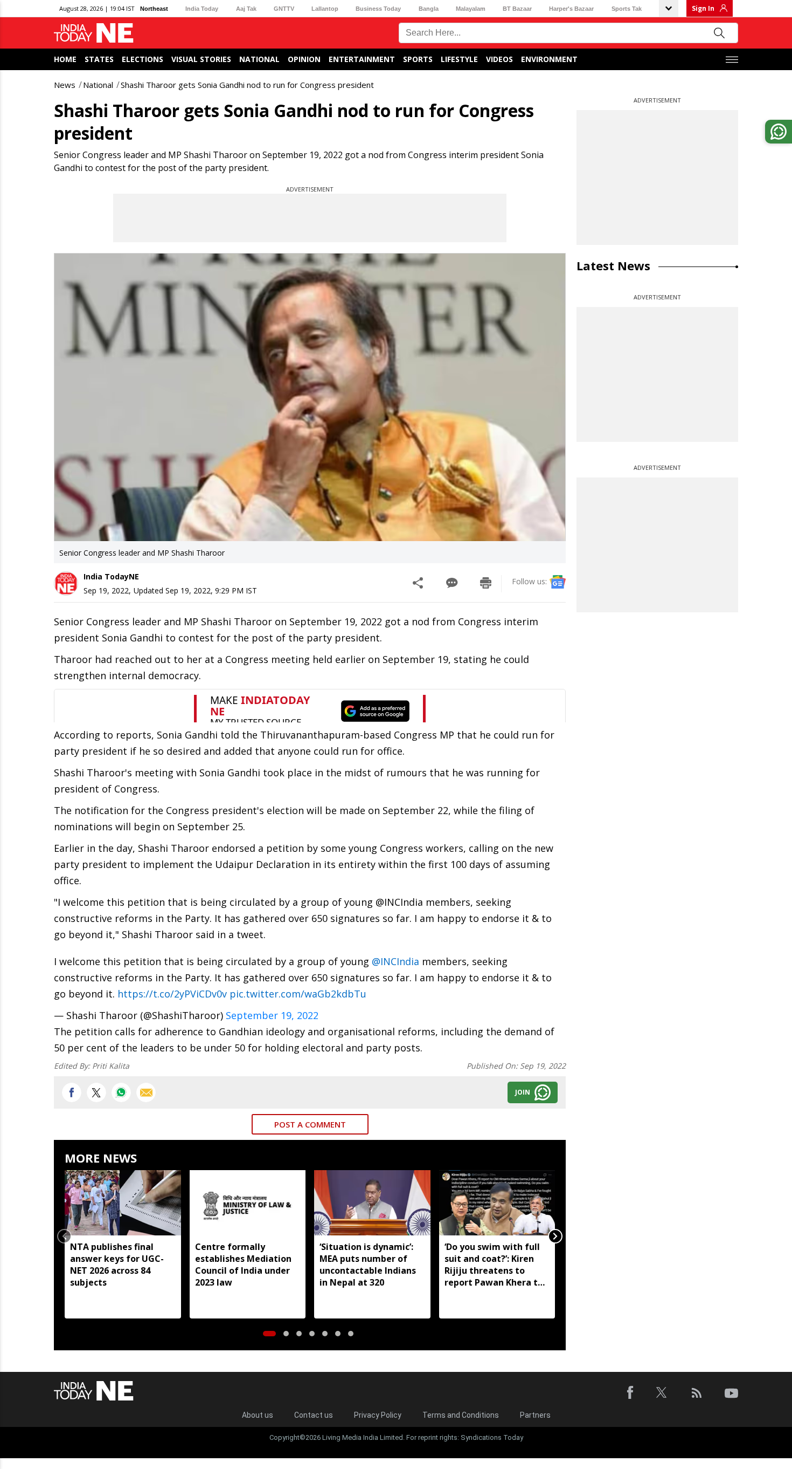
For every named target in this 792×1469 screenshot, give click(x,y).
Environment (549, 59)
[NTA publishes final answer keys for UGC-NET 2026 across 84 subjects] (123, 1202)
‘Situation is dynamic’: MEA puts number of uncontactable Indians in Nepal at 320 (367, 1264)
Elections (142, 59)
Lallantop (324, 8)
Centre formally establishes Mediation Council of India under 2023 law (243, 1264)
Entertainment (362, 59)
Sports (418, 59)
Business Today (378, 8)
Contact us (313, 1415)
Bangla (429, 8)
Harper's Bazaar (571, 8)
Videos (499, 59)
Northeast (154, 8)
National (259, 59)
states (99, 59)
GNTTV (284, 8)
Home (65, 59)
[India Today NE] (94, 33)
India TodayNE (111, 576)
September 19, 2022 (272, 1015)
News (64, 84)
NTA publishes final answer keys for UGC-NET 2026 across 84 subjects (117, 1264)
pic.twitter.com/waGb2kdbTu (298, 993)
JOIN (522, 1092)
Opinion (304, 59)
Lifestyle (459, 59)
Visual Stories (201, 59)
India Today (201, 8)
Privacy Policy (377, 1415)
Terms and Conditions (460, 1415)
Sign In (703, 8)
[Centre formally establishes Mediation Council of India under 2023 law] (248, 1202)
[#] (121, 1092)
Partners (535, 1415)
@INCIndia (395, 961)
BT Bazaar (517, 8)
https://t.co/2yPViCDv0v (172, 993)
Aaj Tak (246, 8)
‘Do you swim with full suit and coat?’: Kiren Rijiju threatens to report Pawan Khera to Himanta (493, 1264)
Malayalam (470, 8)
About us (257, 1415)
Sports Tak (627, 8)
